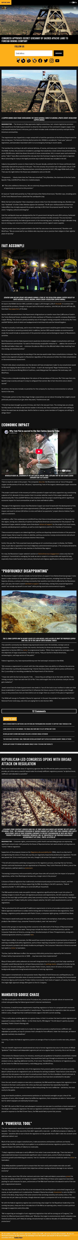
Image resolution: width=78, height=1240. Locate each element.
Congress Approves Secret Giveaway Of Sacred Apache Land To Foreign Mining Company (35, 39)
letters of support (45, 524)
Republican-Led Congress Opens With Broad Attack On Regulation (36, 761)
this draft (58, 304)
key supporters (14, 309)
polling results (51, 964)
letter (25, 650)
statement (29, 868)
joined (68, 1176)
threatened (57, 1192)
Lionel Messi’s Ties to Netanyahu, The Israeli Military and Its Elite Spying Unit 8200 (29, 729)
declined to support (32, 584)
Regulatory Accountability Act (41, 852)
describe (42, 482)
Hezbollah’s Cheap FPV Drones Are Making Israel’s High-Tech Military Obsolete (28, 744)
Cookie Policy (18, 1237)
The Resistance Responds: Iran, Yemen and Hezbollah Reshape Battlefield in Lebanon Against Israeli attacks (37, 739)
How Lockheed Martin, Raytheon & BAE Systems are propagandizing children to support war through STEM (37, 724)
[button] (73, 2)
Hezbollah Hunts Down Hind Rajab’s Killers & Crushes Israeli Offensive (25, 734)
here (32, 935)
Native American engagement (48, 554)
